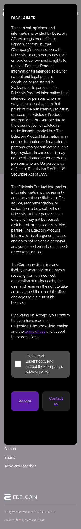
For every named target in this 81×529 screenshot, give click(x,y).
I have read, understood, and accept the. (44, 364)
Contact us (56, 401)
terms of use (35, 331)
